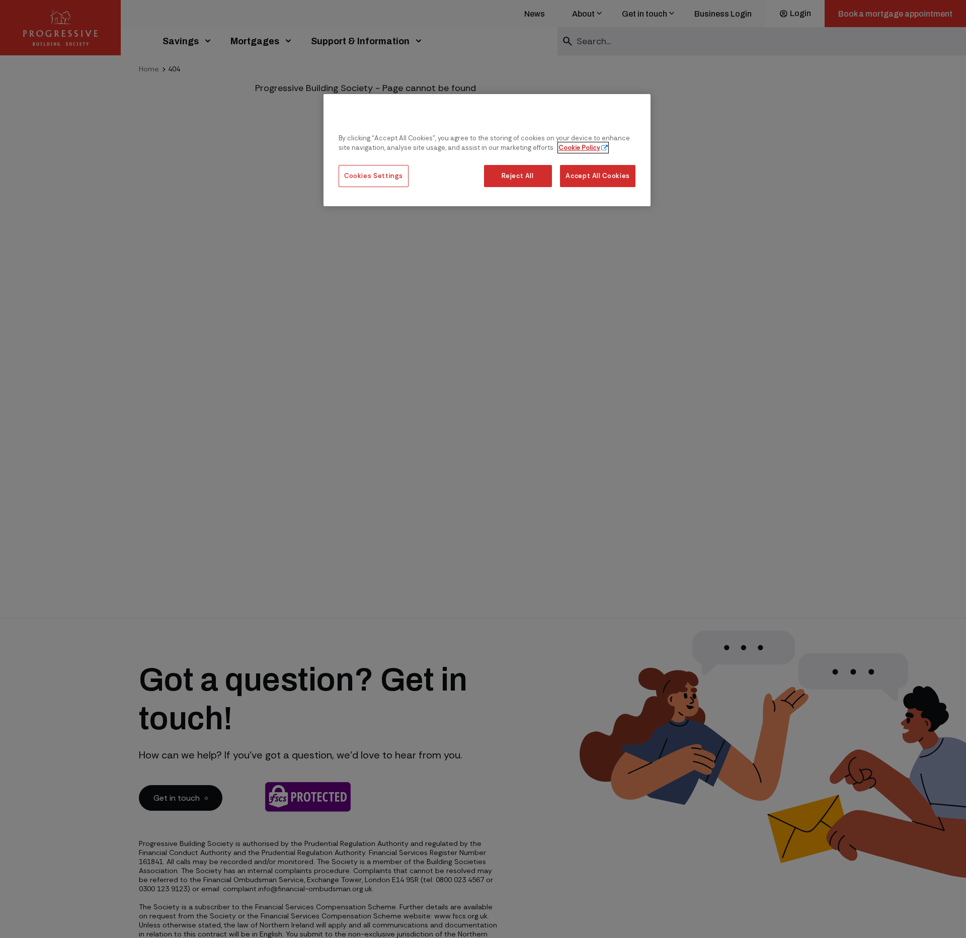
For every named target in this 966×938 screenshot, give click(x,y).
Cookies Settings (373, 176)
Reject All (517, 176)
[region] (487, 150)
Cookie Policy (579, 147)
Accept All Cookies (598, 176)
